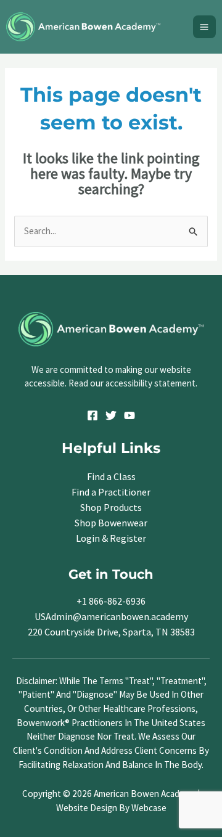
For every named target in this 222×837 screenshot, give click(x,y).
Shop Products (111, 507)
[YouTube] (129, 415)
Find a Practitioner (111, 492)
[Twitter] (111, 415)
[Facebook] (92, 415)
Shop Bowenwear (111, 522)
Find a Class (111, 476)
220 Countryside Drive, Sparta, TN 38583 (111, 632)
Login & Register (111, 538)
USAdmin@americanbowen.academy (111, 616)
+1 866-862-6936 (111, 601)
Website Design (86, 808)
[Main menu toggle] (204, 26)
